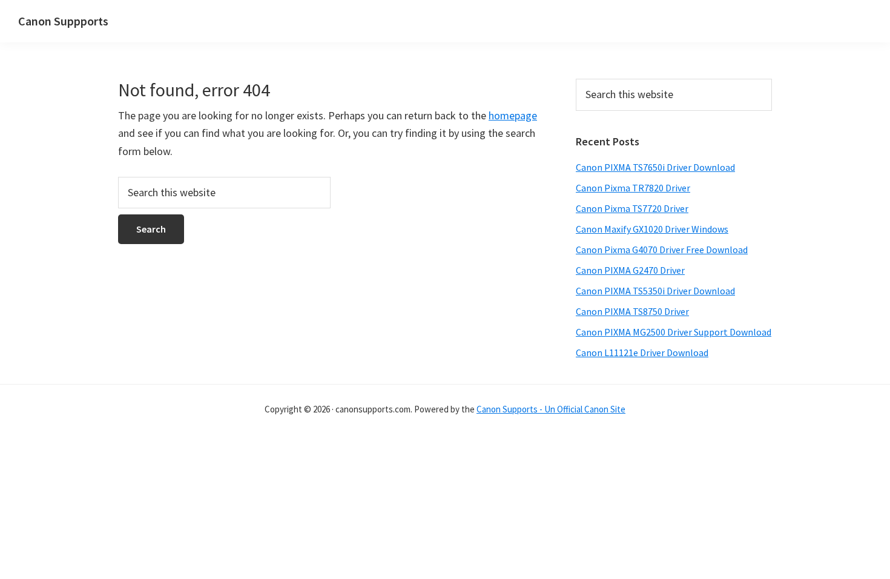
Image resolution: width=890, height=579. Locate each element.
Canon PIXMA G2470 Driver (630, 270)
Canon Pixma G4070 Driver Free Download (662, 249)
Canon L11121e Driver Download (642, 352)
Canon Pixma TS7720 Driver (632, 208)
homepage (513, 115)
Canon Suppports (63, 20)
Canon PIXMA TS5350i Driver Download (655, 291)
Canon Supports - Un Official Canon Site (550, 409)
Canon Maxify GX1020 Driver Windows (652, 229)
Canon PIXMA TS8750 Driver (632, 311)
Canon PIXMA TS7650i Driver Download (655, 167)
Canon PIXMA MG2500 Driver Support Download (673, 332)
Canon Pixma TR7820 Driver (633, 188)
